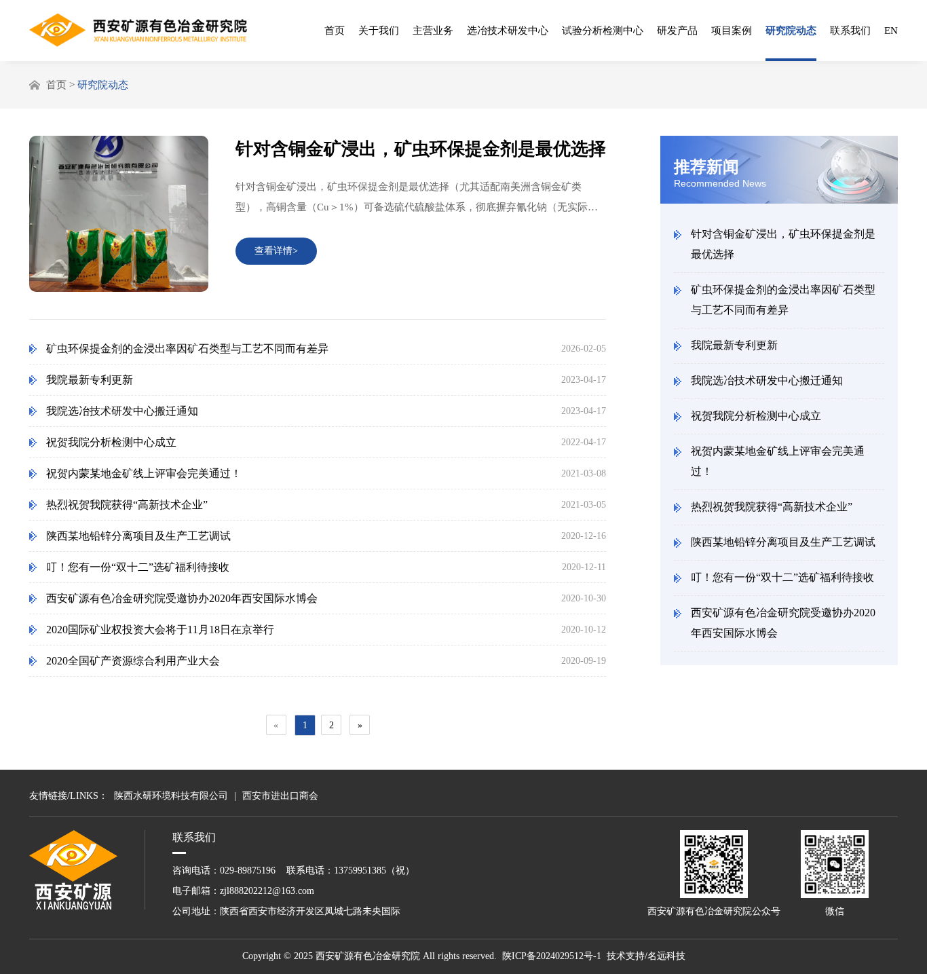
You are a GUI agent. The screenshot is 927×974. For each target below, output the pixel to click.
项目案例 (731, 30)
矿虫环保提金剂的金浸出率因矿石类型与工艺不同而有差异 (783, 300)
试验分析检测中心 (602, 30)
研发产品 (677, 30)
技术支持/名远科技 (646, 956)
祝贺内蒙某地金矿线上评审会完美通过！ (778, 461)
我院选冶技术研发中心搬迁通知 (767, 380)
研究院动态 (790, 30)
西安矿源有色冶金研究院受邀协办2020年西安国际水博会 (783, 623)
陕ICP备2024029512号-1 (551, 956)
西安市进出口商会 (280, 796)
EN (891, 30)
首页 (334, 30)
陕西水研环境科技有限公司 (171, 796)
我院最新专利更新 (734, 345)
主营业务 (433, 30)
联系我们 (850, 30)
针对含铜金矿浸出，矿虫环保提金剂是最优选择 (783, 244)
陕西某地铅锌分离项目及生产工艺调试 (783, 542)
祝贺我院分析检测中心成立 (756, 416)
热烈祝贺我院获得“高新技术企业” (771, 506)
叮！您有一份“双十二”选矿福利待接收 (782, 577)
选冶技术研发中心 (507, 30)
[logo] (138, 31)
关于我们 (378, 30)
